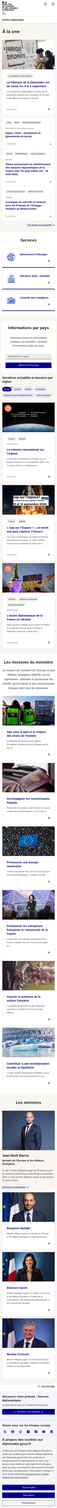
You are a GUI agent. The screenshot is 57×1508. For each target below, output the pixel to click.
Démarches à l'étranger (33, 254)
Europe (17, 389)
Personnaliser (28, 1503)
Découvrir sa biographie (14, 1187)
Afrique (28, 389)
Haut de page (48, 1386)
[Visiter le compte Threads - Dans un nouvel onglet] (20, 1432)
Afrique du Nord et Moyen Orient (18, 395)
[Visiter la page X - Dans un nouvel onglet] (5, 1432)
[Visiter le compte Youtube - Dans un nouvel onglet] (43, 1432)
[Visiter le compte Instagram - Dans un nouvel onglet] (28, 1432)
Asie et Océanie (44, 395)
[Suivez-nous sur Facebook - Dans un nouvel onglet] (12, 1432)
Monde (7, 389)
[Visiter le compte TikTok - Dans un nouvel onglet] (36, 1432)
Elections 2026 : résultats (35, 276)
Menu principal (53, 4)
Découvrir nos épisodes (28, 1412)
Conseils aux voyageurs (34, 297)
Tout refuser (28, 1495)
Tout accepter (28, 1487)
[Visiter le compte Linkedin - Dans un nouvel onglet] (51, 1432)
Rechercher (45, 4)
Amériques (40, 389)
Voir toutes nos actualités (39, 225)
